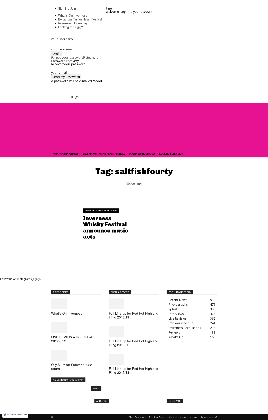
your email (59, 72)
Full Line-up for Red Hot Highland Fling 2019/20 (133, 343)
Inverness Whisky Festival (101, 211)
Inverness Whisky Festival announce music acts (105, 227)
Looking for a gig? (171, 153)
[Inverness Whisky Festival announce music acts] (52, 224)
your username (62, 39)
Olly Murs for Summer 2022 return (71, 366)
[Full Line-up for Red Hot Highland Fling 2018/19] (134, 303)
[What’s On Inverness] (76, 303)
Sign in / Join (67, 8)
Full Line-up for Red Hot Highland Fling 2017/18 (133, 370)
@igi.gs (36, 279)
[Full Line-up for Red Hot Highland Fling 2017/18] (134, 359)
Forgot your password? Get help (74, 57)
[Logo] (74, 148)
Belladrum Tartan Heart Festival (104, 153)
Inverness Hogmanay (142, 153)
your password (62, 49)
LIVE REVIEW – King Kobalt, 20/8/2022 (72, 339)
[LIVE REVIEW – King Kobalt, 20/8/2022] (76, 327)
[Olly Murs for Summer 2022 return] (76, 355)
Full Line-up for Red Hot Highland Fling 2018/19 (133, 315)
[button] (213, 106)
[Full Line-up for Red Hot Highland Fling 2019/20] (134, 331)
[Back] (114, 5)
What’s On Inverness (65, 153)
